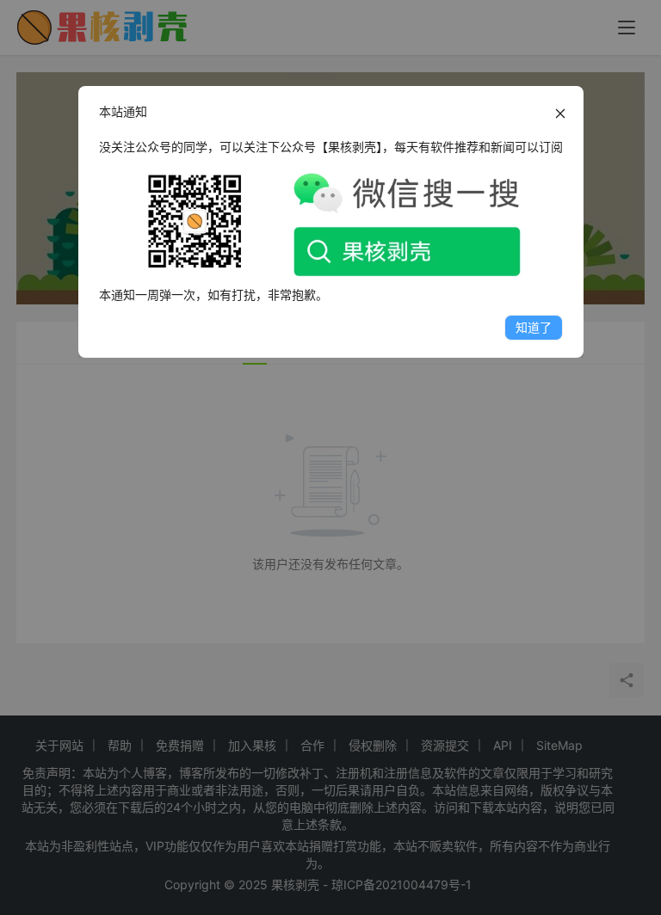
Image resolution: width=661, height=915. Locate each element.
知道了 (534, 327)
